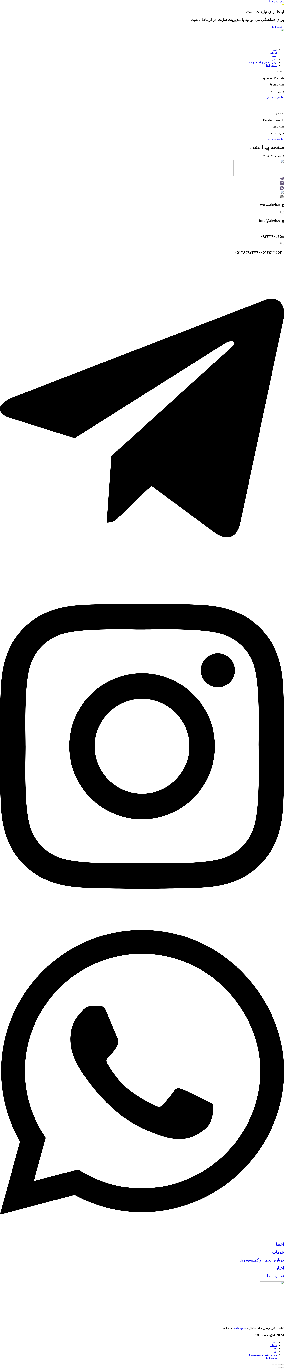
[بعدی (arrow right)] (279, 1367)
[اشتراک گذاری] (276, 1364)
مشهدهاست (239, 1328)
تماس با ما (275, 1276)
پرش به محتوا (276, 1)
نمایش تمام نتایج (275, 97)
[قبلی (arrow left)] (282, 1367)
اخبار (280, 1268)
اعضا (280, 1244)
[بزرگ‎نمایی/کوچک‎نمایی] (282, 1364)
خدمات (278, 1252)
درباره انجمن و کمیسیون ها (262, 1260)
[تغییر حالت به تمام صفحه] (279, 1364)
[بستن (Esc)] (273, 1364)
